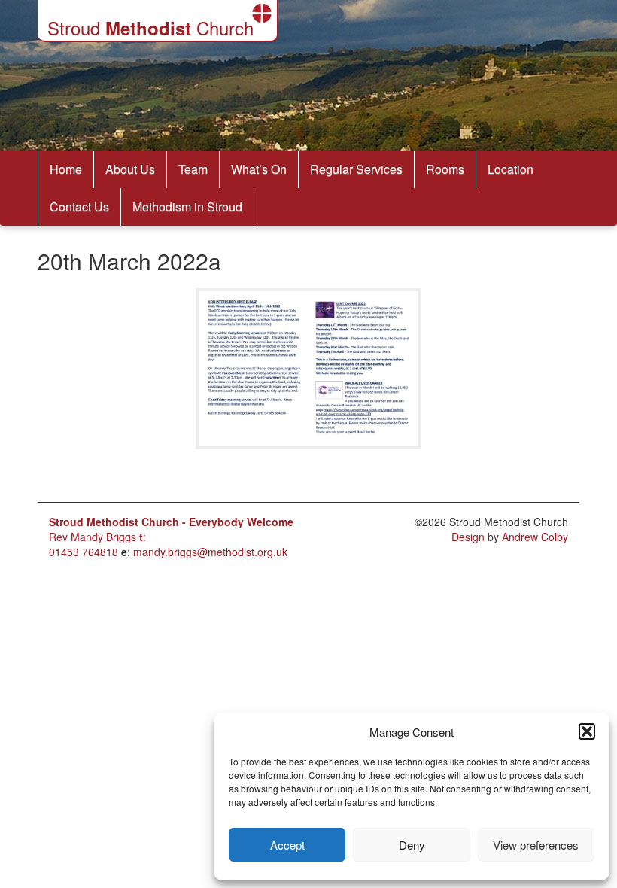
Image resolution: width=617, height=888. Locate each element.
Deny (412, 845)
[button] (586, 731)
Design (468, 536)
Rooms (445, 169)
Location (510, 169)
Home (66, 169)
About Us (130, 169)
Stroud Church (150, 27)
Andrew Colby (535, 536)
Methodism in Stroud (187, 206)
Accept (287, 845)
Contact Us (79, 206)
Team (193, 169)
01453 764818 (83, 551)
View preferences (536, 845)
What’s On (259, 169)
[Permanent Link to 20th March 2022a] (308, 468)
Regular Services (356, 169)
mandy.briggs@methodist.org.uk (210, 551)
